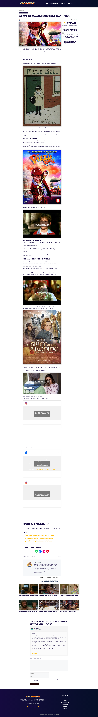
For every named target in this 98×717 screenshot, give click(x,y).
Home (47, 3)
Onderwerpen (54, 3)
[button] (42, 578)
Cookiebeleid (65, 704)
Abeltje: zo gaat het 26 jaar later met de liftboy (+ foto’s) (71, 38)
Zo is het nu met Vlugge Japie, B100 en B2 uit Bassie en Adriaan (39, 535)
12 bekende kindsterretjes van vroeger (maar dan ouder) (70, 42)
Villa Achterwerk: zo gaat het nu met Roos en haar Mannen (38, 538)
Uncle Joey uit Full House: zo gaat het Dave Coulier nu (70, 26)
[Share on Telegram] (78, 20)
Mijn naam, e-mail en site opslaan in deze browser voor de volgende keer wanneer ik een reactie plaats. (49, 680)
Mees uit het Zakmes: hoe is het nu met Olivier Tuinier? (70, 30)
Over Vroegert (65, 698)
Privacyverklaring (65, 702)
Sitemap (65, 708)
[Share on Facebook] (73, 20)
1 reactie (59, 556)
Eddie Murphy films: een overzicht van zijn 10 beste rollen (38, 540)
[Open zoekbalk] (77, 3)
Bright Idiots (56, 714)
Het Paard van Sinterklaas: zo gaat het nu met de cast (37, 537)
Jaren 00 (26, 12)
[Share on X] (75, 20)
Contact (65, 700)
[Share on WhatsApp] (76, 20)
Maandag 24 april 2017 (50, 469)
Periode (63, 3)
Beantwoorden (34, 653)
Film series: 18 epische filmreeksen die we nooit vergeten (38, 541)
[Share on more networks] (71, 20)
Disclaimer (65, 706)
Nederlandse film (38, 145)
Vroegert (20, 10)
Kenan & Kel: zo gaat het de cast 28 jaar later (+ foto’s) (71, 33)
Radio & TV (24, 10)
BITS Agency (39, 469)
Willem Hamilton (26, 19)
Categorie (70, 3)
